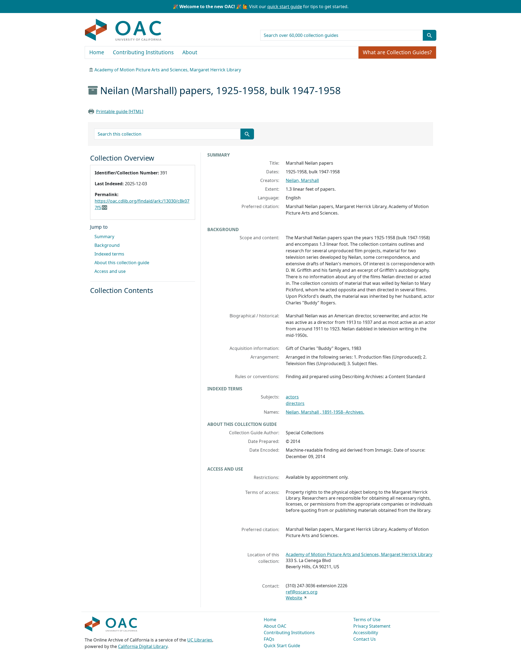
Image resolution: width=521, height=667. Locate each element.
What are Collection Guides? (397, 52)
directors (295, 403)
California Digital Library (142, 646)
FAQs (269, 639)
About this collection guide (121, 263)
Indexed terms (109, 254)
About (189, 52)
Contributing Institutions (143, 52)
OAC (123, 30)
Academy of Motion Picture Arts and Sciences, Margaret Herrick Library (167, 70)
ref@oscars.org (301, 592)
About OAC (275, 626)
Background (107, 245)
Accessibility (365, 633)
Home (96, 52)
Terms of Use (366, 620)
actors (292, 397)
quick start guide (284, 6)
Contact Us (364, 639)
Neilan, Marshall (302, 180)
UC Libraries (199, 640)
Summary (104, 237)
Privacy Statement (371, 626)
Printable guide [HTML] (119, 111)
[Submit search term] (429, 35)
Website (294, 598)
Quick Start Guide (282, 646)
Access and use (110, 271)
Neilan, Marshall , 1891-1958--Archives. (325, 412)
